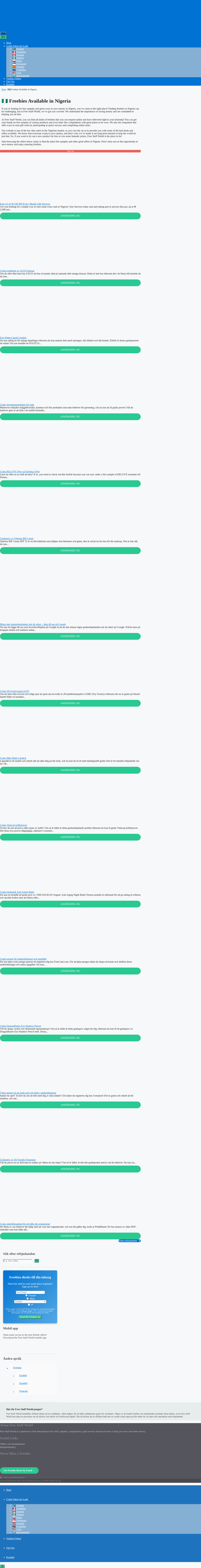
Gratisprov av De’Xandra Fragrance (18, 1159)
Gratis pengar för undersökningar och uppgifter (23, 959)
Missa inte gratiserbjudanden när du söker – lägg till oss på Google (33, 624)
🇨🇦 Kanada (18, 55)
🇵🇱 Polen (17, 61)
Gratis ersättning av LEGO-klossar (17, 270)
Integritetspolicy (8, 1447)
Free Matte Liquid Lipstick (13, 337)
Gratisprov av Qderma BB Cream (16, 538)
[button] (33, 1368)
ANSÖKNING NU (70, 215)
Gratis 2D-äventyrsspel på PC (15, 691)
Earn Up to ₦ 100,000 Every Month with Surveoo (25, 204)
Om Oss (10, 81)
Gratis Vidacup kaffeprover (13, 825)
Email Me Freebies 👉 (30, 1317)
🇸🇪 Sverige (18, 49)
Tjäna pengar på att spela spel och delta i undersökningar (28, 1092)
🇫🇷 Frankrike (19, 52)
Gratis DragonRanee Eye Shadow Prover (20, 1026)
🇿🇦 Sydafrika (19, 69)
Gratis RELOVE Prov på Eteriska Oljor (20, 471)
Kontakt (10, 84)
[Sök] (36, 1260)
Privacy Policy (27, 1311)
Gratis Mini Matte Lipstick (13, 758)
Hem (8, 43)
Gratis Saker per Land (17, 46)
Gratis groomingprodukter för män (17, 404)
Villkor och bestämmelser (12, 1444)
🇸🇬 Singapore (19, 64)
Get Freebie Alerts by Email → (19, 1470)
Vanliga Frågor (13, 78)
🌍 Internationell (21, 75)
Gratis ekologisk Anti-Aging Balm (17, 892)
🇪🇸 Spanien (18, 66)
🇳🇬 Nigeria (18, 58)
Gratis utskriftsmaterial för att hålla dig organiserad (25, 1224)
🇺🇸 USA (17, 72)
